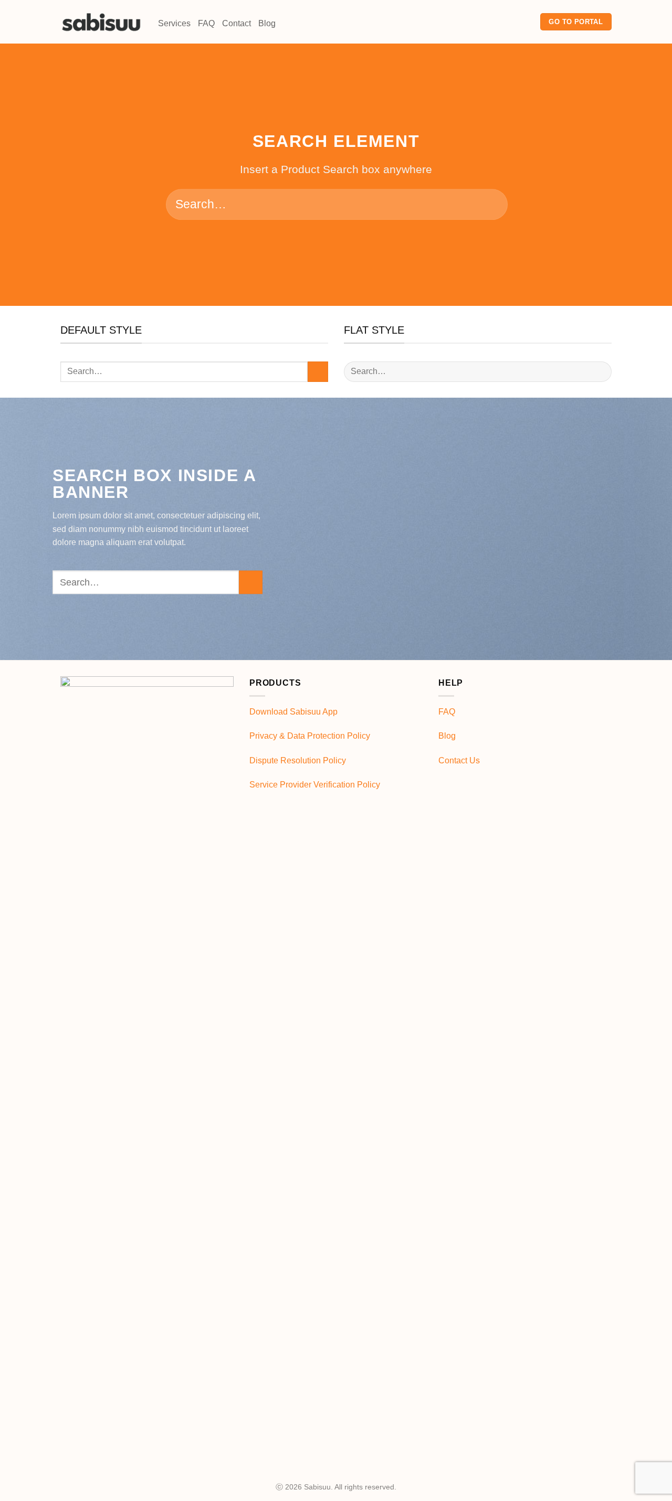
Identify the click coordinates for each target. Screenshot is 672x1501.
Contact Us (459, 760)
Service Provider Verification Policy (314, 784)
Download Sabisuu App (293, 711)
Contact (236, 23)
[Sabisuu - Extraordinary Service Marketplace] (101, 21)
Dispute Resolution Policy (297, 760)
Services (174, 23)
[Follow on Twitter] (525, 21)
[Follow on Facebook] (498, 21)
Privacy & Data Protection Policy (309, 735)
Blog (267, 23)
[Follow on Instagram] (512, 21)
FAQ (206, 23)
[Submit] (489, 204)
